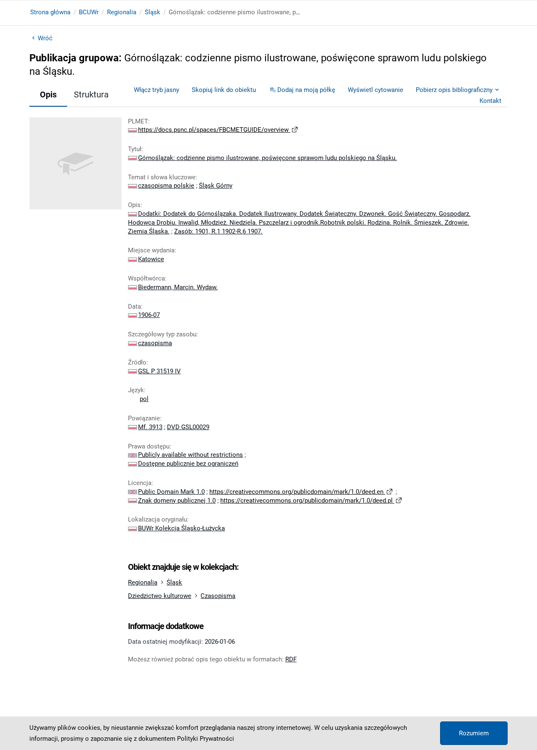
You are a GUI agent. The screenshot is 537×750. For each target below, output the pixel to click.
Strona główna (50, 12)
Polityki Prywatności (205, 738)
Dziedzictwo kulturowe (159, 596)
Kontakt (490, 101)
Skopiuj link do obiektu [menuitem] (224, 90)
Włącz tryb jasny (156, 90)
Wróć (45, 38)
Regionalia (121, 12)
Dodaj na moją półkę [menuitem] (306, 90)
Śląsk (152, 12)
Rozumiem (474, 733)
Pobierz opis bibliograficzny (454, 90)
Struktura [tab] (91, 94)
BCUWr (89, 12)
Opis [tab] (48, 94)
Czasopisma (218, 596)
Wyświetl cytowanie (375, 90)
